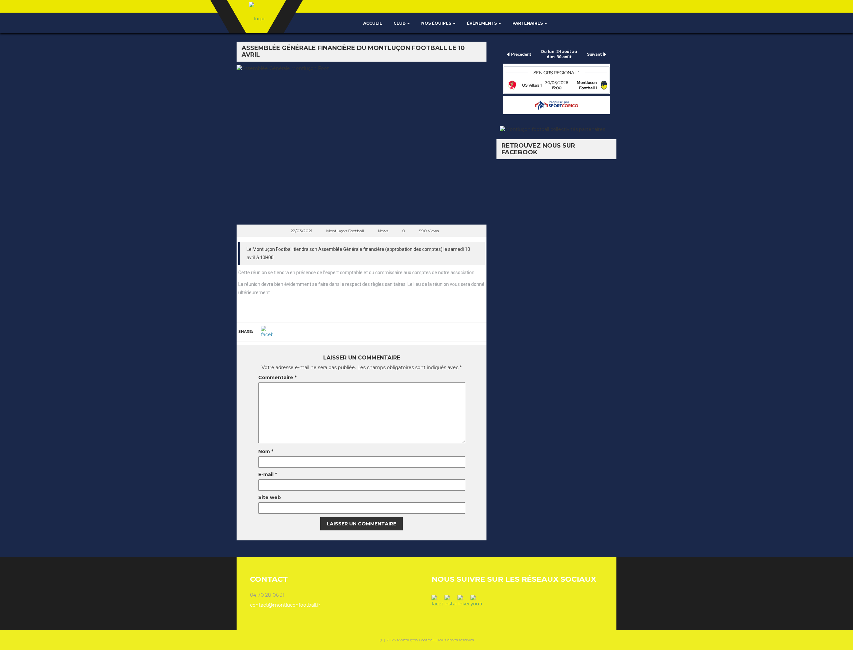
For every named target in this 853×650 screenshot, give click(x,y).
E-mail (267, 474)
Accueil (372, 23)
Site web (269, 497)
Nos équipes (436, 23)
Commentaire (277, 377)
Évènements (482, 23)
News (383, 230)
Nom (265, 451)
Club (400, 23)
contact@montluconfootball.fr (285, 605)
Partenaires (528, 23)
